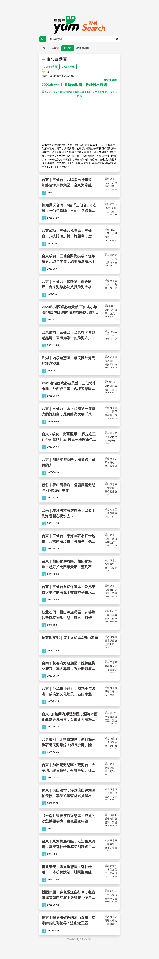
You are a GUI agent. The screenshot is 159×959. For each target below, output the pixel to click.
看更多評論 (110, 80)
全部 (44, 48)
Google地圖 (50, 66)
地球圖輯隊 (82, 48)
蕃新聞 (55, 48)
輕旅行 (67, 48)
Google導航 (68, 66)
